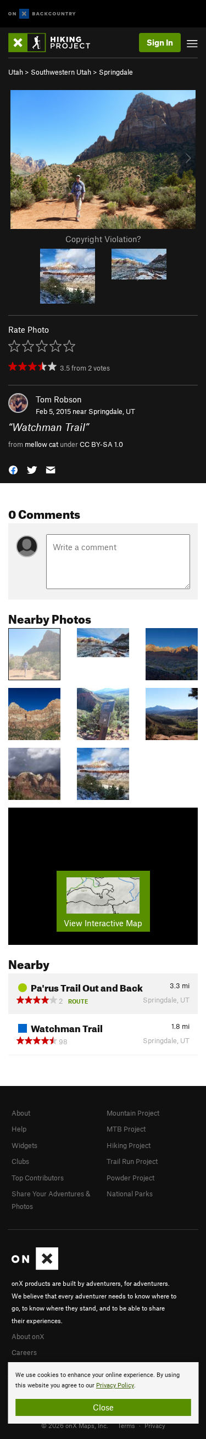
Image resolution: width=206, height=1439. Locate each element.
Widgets (24, 1145)
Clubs (20, 1161)
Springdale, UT (111, 411)
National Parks (130, 1193)
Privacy (154, 1425)
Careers (24, 1352)
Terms (126, 1425)
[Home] (54, 42)
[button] (13, 469)
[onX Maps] (35, 1267)
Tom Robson (59, 399)
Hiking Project (129, 1145)
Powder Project (130, 1177)
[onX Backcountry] (42, 14)
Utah (15, 72)
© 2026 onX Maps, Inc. (74, 1425)
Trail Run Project (132, 1161)
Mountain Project (133, 1112)
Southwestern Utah (61, 72)
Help (19, 1128)
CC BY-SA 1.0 (101, 444)
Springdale (116, 72)
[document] (103, 1393)
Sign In (160, 42)
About (21, 1112)
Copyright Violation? (103, 239)
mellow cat (41, 444)
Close (103, 1407)
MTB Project (126, 1128)
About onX (28, 1336)
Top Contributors (38, 1177)
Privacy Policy (115, 1385)
